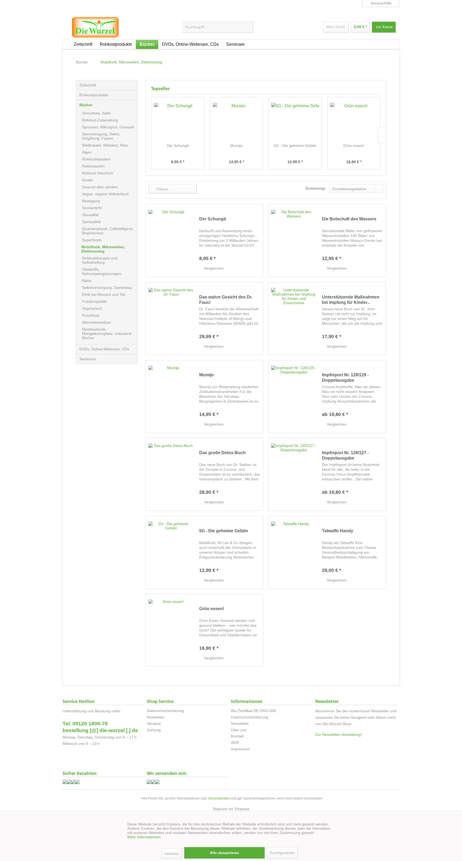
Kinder (87, 180)
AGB (235, 742)
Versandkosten (219, 798)
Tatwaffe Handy (337, 531)
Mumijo (236, 145)
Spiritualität (91, 222)
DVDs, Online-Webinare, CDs (104, 349)
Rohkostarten (93, 166)
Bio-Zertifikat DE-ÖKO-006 (253, 711)
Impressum (240, 749)
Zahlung (154, 730)
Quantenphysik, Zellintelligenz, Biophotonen (108, 231)
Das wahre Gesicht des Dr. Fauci (225, 300)
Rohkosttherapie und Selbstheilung (99, 260)
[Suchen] (252, 27)
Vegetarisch (92, 308)
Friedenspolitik (94, 301)
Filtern (162, 189)
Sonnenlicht (92, 208)
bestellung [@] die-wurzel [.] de (100, 730)
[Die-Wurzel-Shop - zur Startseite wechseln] (95, 27)
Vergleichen (213, 268)
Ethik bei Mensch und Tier (104, 294)
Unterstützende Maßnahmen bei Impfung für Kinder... (350, 300)
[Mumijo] (236, 121)
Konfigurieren (282, 853)
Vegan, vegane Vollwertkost (105, 194)
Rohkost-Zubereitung (100, 120)
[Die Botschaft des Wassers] (294, 240)
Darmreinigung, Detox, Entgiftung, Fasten (101, 136)
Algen (87, 152)
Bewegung (91, 201)
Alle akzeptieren (224, 853)
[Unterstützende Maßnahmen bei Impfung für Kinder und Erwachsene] (294, 319)
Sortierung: (315, 188)
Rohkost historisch (97, 173)
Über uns (239, 730)
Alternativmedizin (96, 322)
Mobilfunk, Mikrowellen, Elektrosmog (103, 249)
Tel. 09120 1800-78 (85, 723)
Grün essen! (353, 145)
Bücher (86, 105)
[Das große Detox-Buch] (171, 474)
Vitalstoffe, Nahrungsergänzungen (101, 271)
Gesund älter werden (100, 187)
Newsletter (156, 717)
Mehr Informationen (144, 837)
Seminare (87, 359)
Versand (154, 723)
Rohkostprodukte (93, 95)
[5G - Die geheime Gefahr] (295, 121)
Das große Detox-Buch (222, 452)
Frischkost (90, 315)
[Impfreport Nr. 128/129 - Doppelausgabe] (294, 396)
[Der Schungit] (178, 121)
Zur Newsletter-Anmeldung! (338, 734)
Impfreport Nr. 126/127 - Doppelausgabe (345, 455)
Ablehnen (171, 854)
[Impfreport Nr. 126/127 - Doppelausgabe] (294, 474)
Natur (86, 280)
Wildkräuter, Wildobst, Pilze (105, 145)
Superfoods (92, 240)
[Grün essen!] (354, 121)
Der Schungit (178, 145)
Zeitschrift (87, 85)
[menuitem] (218, 27)
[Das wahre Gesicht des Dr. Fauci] (171, 319)
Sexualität (90, 215)
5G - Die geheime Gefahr (295, 145)
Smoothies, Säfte (96, 113)
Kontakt (237, 736)
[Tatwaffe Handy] (294, 552)
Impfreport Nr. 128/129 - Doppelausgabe (345, 377)
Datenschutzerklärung (165, 711)
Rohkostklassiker (96, 159)
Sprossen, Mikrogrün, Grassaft (108, 127)
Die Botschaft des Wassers (349, 219)
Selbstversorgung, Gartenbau (107, 287)
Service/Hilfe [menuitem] (381, 3)
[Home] (66, 43)
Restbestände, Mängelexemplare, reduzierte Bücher (107, 333)
